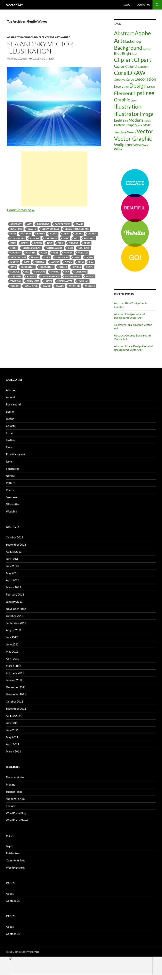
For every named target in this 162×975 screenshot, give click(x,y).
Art (29, 224)
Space (138, 125)
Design (38, 243)
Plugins (10, 784)
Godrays (15, 252)
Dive (49, 243)
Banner (147, 48)
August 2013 (14, 551)
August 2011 (14, 715)
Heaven (68, 252)
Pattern (119, 125)
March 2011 (13, 751)
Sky (67, 271)
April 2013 (12, 580)
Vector (14, 286)
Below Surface (50, 229)
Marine (14, 262)
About (128, 4)
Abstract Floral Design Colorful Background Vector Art (133, 347)
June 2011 (12, 730)
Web (145, 145)
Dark (66, 238)
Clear (66, 233)
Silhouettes (13, 504)
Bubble (41, 233)
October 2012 (14, 616)
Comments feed (15, 860)
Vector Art (14, 5)
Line (125, 120)
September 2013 (16, 544)
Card (134, 54)
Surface (31, 276)
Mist (26, 262)
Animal (10, 397)
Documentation (15, 777)
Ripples (77, 267)
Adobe (143, 33)
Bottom (26, 233)
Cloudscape (17, 238)
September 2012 (16, 623)
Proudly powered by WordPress (22, 951)
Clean (53, 233)
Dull (60, 243)
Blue (13, 233)
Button (10, 418)
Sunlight (15, 276)
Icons (9, 461)
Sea (27, 271)
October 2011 (14, 701)
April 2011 (12, 744)
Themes (10, 806)
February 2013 (15, 594)
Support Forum (15, 798)
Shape (130, 125)
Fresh (13, 248)
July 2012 (12, 637)
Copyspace (51, 238)
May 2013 (12, 573)
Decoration (145, 79)
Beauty (32, 229)
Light (77, 257)
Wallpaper (31, 286)
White (118, 149)
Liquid (89, 257)
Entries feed (13, 853)
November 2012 (16, 608)
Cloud (78, 233)
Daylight (89, 238)
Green (134, 100)
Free (148, 92)
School (14, 271)
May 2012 (12, 651)
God (70, 248)
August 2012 (14, 630)
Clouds (92, 233)
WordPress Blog (16, 813)
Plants (10, 490)
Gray (44, 252)
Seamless (11, 497)
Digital (151, 86)
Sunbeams (80, 271)
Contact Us (143, 4)
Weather (74, 286)
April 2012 (12, 658)
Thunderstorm (50, 276)
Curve (130, 79)
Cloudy (34, 238)
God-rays (83, 248)
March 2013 (13, 587)
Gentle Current (32, 248)
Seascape (39, 271)
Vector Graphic (133, 138)
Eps (137, 93)
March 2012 (13, 665)
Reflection (27, 267)
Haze (55, 252)
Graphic (31, 252)
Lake (47, 257)
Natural (40, 262)
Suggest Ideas (14, 791)
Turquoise (33, 281)
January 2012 (14, 680)
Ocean (68, 262)
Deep (13, 243)
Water (47, 286)
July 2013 (12, 558)
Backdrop (43, 224)
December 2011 (16, 687)
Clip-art (123, 59)
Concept (143, 66)
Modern (135, 120)
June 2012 (12, 644)
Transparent (72, 276)
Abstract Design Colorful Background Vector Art (129, 315)
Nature (65, 37)
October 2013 (14, 537)
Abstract (13, 37)
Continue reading (21, 210)
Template (120, 132)
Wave (137, 145)
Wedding (11, 511)
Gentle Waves (54, 248)
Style (147, 125)
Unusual (83, 281)
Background (29, 37)
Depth (24, 243)
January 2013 (14, 601)
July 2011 (12, 723)
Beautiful (16, 229)
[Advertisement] (54, 178)
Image (147, 114)
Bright (126, 54)
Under (48, 281)
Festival (10, 440)
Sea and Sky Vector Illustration (40, 47)
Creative (119, 79)
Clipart (142, 59)
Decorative (121, 86)
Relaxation (46, 267)
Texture (131, 132)
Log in (9, 846)
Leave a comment (43, 58)
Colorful (131, 66)
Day (76, 238)
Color (119, 66)
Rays (13, 267)
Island (35, 257)
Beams (79, 224)
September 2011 (16, 708)
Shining (55, 271)
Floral (9, 447)
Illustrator (126, 113)
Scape (89, 267)
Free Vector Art (49, 37)
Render (63, 267)
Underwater (64, 281)
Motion (147, 120)
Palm (81, 262)
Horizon (83, 252)
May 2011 (12, 737)
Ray (91, 262)
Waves (60, 286)
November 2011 (16, 694)
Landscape (62, 257)
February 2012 (15, 673)
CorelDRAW (130, 72)
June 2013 (12, 566)
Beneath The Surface (77, 229)
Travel (90, 276)
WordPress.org (15, 867)
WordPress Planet (17, 820)
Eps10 (87, 243)
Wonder (90, 286)
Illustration (18, 257)
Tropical (15, 281)
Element (73, 243)
